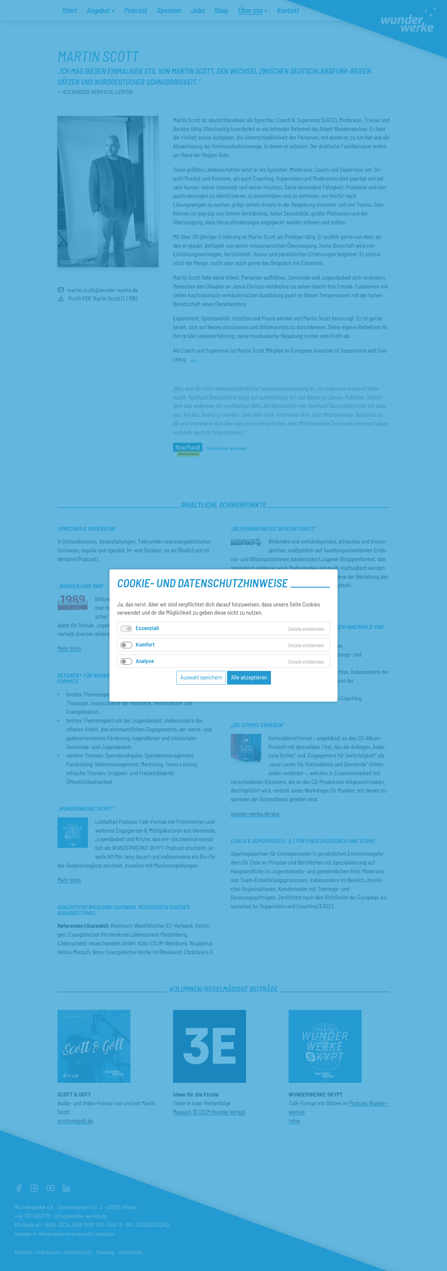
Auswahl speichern (201, 677)
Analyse (145, 660)
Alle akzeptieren (249, 677)
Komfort (145, 644)
